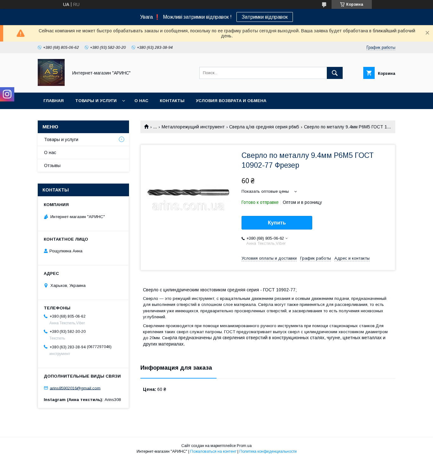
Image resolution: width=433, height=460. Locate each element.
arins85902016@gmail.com (75, 387)
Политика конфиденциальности (268, 451)
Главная (53, 100)
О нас (141, 100)
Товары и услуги (96, 100)
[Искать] (335, 73)
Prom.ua (244, 446)
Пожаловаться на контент (213, 451)
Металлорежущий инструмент (193, 126)
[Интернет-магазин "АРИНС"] (51, 84)
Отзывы (52, 165)
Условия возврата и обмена (231, 100)
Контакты (172, 100)
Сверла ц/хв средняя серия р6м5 (264, 126)
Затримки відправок (265, 17)
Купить (277, 222)
